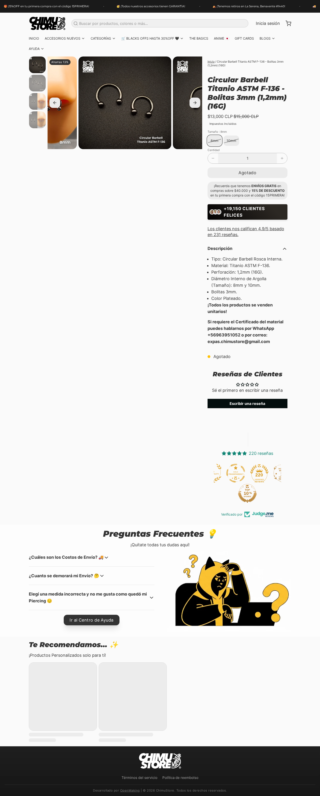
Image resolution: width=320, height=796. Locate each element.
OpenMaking (130, 790)
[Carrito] (286, 23)
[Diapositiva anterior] (54, 103)
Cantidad (214, 150)
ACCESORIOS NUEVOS (62, 38)
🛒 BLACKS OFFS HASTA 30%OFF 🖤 (150, 38)
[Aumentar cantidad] (282, 158)
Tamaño (217, 131)
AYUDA (34, 49)
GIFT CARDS (244, 38)
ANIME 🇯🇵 (221, 38)
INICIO (34, 38)
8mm (215, 141)
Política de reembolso (180, 777)
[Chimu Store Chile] (47, 23)
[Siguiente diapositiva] (195, 103)
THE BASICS (198, 38)
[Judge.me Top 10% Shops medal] (225, 493)
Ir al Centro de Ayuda (91, 620)
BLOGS (265, 38)
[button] (247, 172)
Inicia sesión (268, 23)
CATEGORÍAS (101, 38)
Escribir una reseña (247, 403)
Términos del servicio (139, 777)
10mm (231, 141)
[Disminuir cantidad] (213, 158)
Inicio (211, 61)
